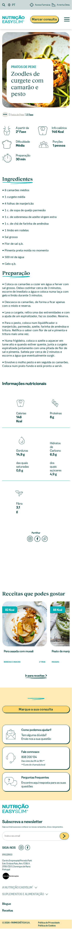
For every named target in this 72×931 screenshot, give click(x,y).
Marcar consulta (44, 19)
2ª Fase (29, 114)
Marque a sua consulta (36, 709)
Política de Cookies (47, 925)
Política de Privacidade (49, 922)
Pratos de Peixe (17, 114)
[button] (5, 4)
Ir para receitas (35, 675)
